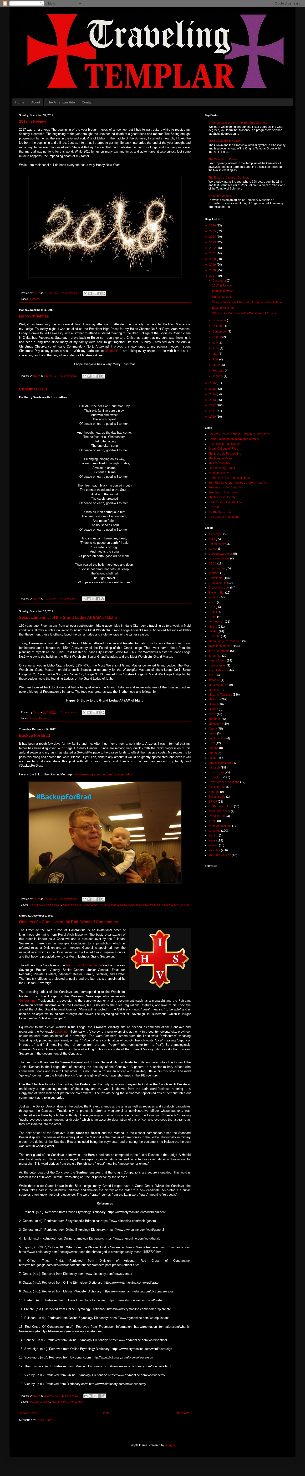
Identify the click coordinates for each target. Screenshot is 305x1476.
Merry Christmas (34, 316)
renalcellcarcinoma (147, 904)
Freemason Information (223, 492)
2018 (213, 270)
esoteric (213, 597)
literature (214, 680)
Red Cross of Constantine (84, 965)
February (219, 370)
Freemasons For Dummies (225, 487)
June (216, 348)
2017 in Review (32, 121)
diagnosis (111, 351)
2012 (213, 405)
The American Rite (61, 102)
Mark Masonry (217, 685)
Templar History (218, 473)
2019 (213, 264)
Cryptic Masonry (218, 587)
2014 (213, 394)
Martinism (214, 690)
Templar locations (219, 826)
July (216, 342)
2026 (213, 225)
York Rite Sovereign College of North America (237, 482)
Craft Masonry (217, 582)
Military (213, 704)
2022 (213, 248)
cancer (34, 904)
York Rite (214, 850)
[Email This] (85, 293)
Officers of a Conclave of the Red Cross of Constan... (246, 313)
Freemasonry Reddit (221, 468)
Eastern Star (216, 592)
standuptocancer (168, 904)
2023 (213, 242)
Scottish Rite (216, 787)
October (218, 326)
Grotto (212, 617)
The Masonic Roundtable (224, 453)
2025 (213, 231)
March (217, 365)
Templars (214, 830)
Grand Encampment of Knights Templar (233, 439)
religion (213, 757)
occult (212, 714)
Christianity (215, 578)
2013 (213, 400)
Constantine (27, 1000)
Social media (216, 796)
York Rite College (219, 855)
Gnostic (213, 612)
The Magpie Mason (221, 458)
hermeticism (216, 621)
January (218, 376)
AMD (211, 539)
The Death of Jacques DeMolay (228, 177)
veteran (184, 904)
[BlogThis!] (90, 293)
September (220, 331)
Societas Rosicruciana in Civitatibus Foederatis (238, 434)
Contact (87, 102)
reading (213, 748)
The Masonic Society (221, 497)
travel (212, 840)
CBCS (212, 563)
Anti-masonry (217, 544)
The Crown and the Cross (225, 141)
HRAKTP (214, 507)
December (220, 280)
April (216, 359)
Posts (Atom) (45, 1420)
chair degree (216, 568)
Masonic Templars (220, 694)
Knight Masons (218, 670)
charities (213, 573)
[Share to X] (94, 293)
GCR (211, 607)
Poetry (212, 728)
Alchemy (214, 534)
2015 (213, 388)
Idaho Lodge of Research (224, 641)
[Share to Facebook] (99, 293)
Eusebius (61, 1031)
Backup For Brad (34, 735)
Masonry (44, 718)
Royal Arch (76, 1401)
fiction (212, 602)
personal (35, 298)
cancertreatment (71, 904)
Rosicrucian (216, 772)
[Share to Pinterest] (103, 293)
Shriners (213, 792)
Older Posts (181, 1413)
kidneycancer (90, 904)
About (35, 102)
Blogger (170, 1445)
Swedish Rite (217, 816)
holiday (213, 631)
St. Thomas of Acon (220, 511)
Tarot (211, 821)
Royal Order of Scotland (223, 516)
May (216, 353)
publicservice (127, 904)
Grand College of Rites (223, 448)
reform (212, 753)
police (114, 904)
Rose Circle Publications (224, 444)
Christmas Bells (33, 389)
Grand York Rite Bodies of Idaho (229, 478)
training (213, 835)
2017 (213, 275)
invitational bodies (40, 1401)
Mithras (213, 709)
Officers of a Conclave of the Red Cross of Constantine (68, 922)
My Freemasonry (219, 463)
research (214, 767)
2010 (213, 416)
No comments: (69, 293)
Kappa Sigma (217, 660)
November (220, 320)
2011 (213, 411)
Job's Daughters (218, 651)
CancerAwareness (50, 904)
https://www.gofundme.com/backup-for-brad (104, 774)
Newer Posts (28, 1413)
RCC (66, 1401)
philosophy (215, 723)
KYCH (212, 675)
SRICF (212, 801)
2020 (213, 259)
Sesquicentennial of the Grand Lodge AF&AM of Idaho (68, 617)
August (217, 337)
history (34, 718)
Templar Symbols (219, 196)
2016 (213, 383)
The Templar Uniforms (222, 159)
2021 (213, 253)
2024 (213, 236)
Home (19, 102)
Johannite (214, 655)
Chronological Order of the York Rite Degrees (237, 122)
